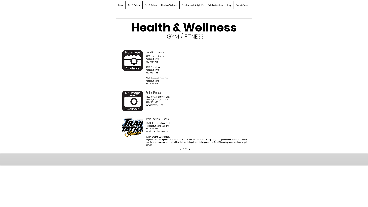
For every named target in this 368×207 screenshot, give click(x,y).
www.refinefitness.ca (154, 105)
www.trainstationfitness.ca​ (157, 131)
